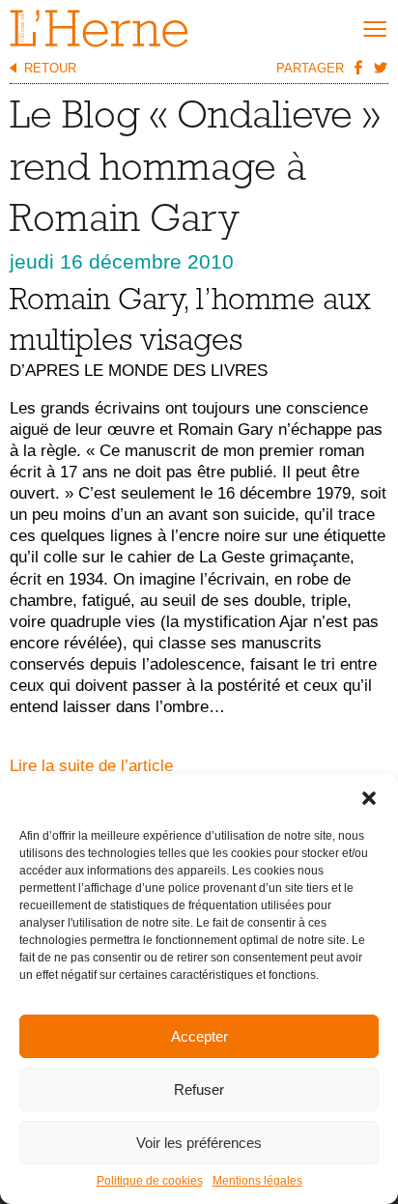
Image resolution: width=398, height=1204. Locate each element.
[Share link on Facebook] (357, 66)
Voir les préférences (199, 1142)
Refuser (199, 1089)
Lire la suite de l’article (91, 766)
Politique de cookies (150, 1181)
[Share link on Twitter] (379, 66)
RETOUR (50, 68)
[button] (369, 798)
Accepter (199, 1036)
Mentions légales (257, 1181)
